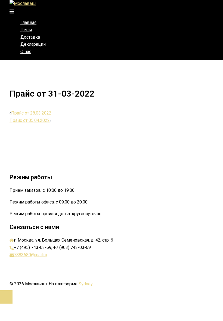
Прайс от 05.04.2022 (30, 120)
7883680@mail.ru (30, 254)
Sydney (86, 283)
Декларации (33, 44)
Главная (28, 22)
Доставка (30, 37)
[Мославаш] (23, 3)
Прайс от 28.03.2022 (31, 113)
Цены (26, 29)
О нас (25, 51)
